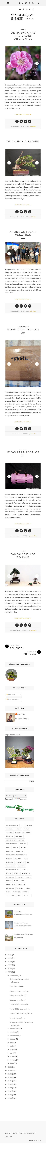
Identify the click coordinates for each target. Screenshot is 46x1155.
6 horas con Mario (12, 825)
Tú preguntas (10, 895)
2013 (10, 1091)
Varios (23, 29)
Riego (28, 888)
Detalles (15, 847)
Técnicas (25, 892)
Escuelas (9, 858)
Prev (9, 63)
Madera (16, 873)
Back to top (34, 1140)
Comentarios (13, 699)
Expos (25, 858)
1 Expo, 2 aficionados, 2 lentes (21, 1013)
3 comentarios (14, 217)
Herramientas (20, 862)
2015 (10, 1084)
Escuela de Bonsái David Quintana (16, 855)
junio (12, 1046)
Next (37, 63)
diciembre (14, 975)
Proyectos (21, 884)
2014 (10, 1088)
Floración (9, 862)
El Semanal (9, 851)
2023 (10, 965)
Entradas (11, 694)
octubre (13, 1032)
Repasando (20, 888)
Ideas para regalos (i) (23, 454)
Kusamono (21, 866)
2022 (10, 968)
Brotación (9, 836)
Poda (22, 880)
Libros (24, 869)
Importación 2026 (12, 734)
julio (11, 1042)
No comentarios (15, 434)
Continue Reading (22, 114)
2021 (10, 972)
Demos (8, 847)
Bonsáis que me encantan (23, 832)
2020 (10, 1067)
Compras (23, 449)
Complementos (23, 326)
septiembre (14, 1035)
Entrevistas (19, 851)
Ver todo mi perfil (21, 718)
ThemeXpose (24, 1133)
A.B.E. (22, 825)
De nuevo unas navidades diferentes (23, 35)
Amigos (19, 829)
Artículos (9, 832)
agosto (12, 1039)
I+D (28, 862)
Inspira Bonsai (10, 866)
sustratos (27, 895)
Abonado (29, 825)
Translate (22, 799)
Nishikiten (20, 877)
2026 (10, 955)
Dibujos (23, 847)
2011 (10, 1098)
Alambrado (10, 829)
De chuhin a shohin (23, 141)
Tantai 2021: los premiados (20, 1009)
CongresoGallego (11, 843)
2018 (10, 1074)
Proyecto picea (10, 884)
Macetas (8, 873)
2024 (10, 961)
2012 (10, 1095)
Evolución (18, 858)
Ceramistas (19, 836)
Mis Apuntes (10, 877)
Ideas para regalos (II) (23, 331)
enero (12, 1063)
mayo (12, 1049)
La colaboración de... (12, 869)
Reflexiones (10, 888)
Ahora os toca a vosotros (23, 233)
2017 (10, 1077)
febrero (13, 1060)
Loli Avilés (33, 126)
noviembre (14, 1028)
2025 (10, 958)
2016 (10, 1081)
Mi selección (26, 873)
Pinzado (8, 880)
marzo (12, 1056)
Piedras (28, 877)
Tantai (23, 551)
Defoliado (23, 843)
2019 (10, 1070)
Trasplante (16, 892)
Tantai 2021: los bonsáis (23, 556)
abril (12, 1053)
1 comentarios (14, 126)
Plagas (16, 880)
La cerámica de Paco (17, 1018)
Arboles (26, 829)
